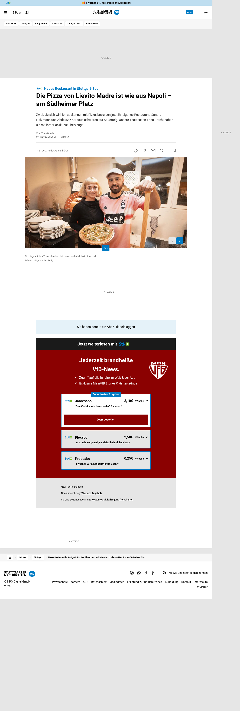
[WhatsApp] (139, 573)
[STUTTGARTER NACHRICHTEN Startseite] (106, 12)
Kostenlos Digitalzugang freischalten (112, 499)
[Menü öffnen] (5, 12)
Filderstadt (57, 23)
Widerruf (202, 587)
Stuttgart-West (74, 23)
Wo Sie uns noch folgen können (188, 572)
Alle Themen (92, 23)
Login (205, 12)
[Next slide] (180, 241)
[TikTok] (146, 573)
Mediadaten (116, 582)
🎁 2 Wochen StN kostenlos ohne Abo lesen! (106, 2)
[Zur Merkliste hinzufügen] (173, 150)
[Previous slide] (172, 241)
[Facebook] (153, 573)
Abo (189, 12)
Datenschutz (99, 582)
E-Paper (17, 12)
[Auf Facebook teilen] (144, 150)
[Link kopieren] (136, 150)
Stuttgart (25, 23)
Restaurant (11, 23)
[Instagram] (132, 573)
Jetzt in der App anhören (55, 150)
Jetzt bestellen (106, 419)
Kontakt (186, 582)
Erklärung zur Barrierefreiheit (144, 582)
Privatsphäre (60, 582)
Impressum (201, 582)
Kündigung (172, 582)
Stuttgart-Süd (41, 23)
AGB (85, 582)
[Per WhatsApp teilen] (161, 150)
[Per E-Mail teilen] (153, 150)
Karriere (75, 582)
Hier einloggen (125, 327)
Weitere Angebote (92, 493)
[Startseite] (10, 557)
